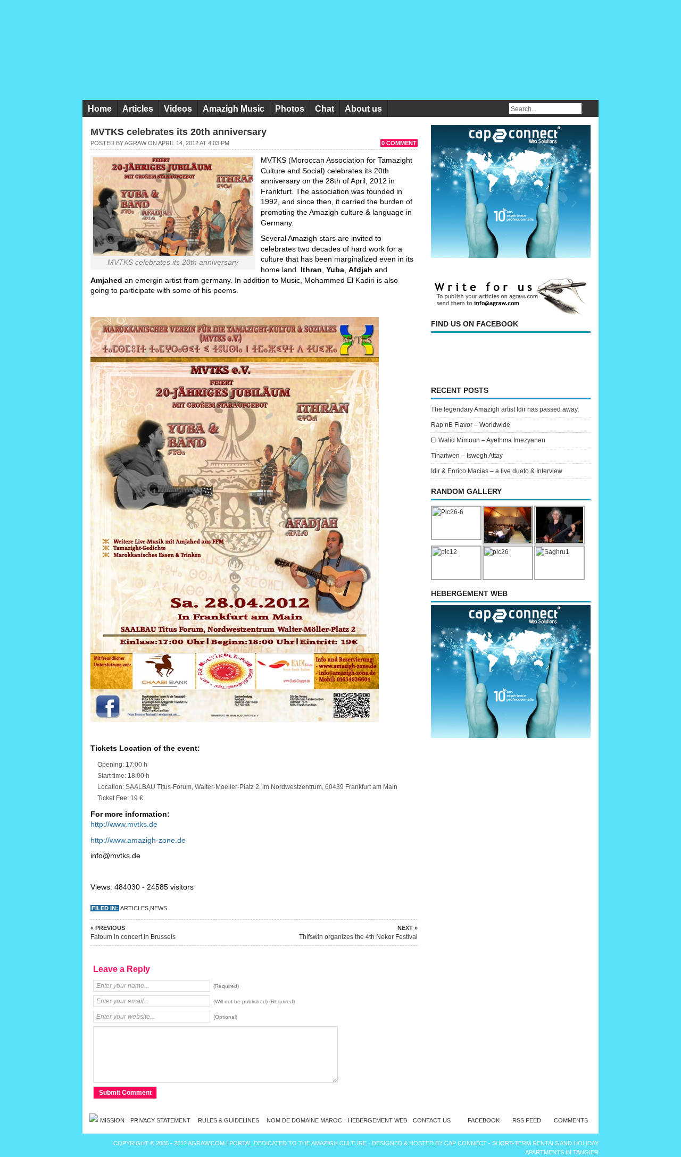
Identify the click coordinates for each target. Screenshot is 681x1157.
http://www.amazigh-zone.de (138, 840)
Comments (571, 1120)
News (158, 908)
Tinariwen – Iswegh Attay (467, 455)
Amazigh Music (233, 108)
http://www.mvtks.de (123, 824)
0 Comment (399, 143)
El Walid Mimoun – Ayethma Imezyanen (488, 440)
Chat (324, 108)
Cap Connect (466, 1143)
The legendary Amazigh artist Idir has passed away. (505, 409)
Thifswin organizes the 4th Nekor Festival (358, 933)
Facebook (484, 1120)
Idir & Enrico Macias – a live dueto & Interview (496, 471)
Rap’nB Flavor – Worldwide (470, 425)
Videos (178, 108)
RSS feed (526, 1120)
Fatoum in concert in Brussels (133, 933)
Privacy (161, 1120)
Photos (289, 108)
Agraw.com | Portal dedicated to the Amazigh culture (278, 1143)
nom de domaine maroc (304, 1120)
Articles (137, 108)
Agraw (135, 143)
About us (363, 108)
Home (100, 108)
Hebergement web (377, 1120)
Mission (112, 1120)
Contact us (432, 1120)
